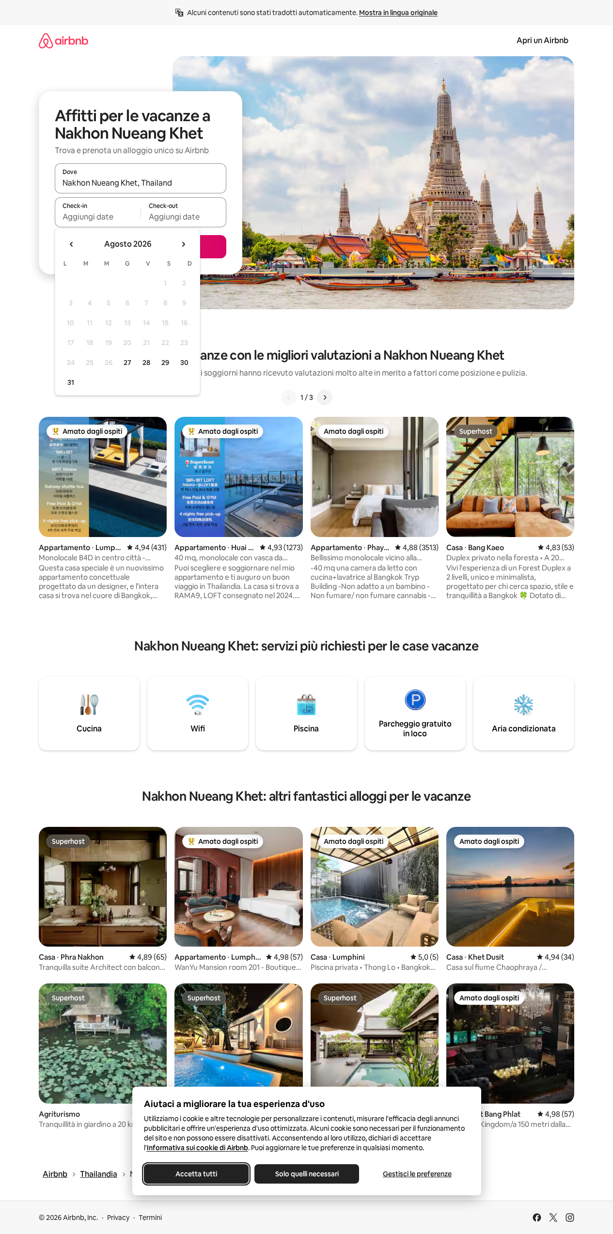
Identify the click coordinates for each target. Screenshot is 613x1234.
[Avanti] (324, 397)
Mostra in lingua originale (398, 12)
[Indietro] (289, 397)
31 (70, 382)
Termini (150, 1217)
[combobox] (141, 183)
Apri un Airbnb (542, 40)
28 (146, 362)
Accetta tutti (196, 1174)
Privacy (118, 1217)
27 (127, 362)
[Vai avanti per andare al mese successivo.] (183, 244)
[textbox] (98, 216)
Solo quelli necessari (306, 1174)
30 (184, 362)
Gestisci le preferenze (417, 1174)
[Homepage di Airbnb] (63, 40)
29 (165, 362)
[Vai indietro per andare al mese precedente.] (72, 244)
